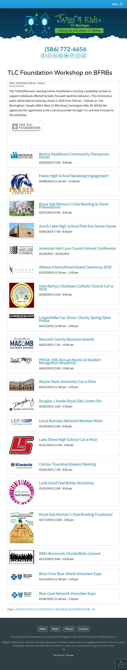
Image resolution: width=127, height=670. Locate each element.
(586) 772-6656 (65, 49)
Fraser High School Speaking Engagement (74, 175)
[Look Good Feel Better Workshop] (21, 491)
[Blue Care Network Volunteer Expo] (21, 594)
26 (82, 609)
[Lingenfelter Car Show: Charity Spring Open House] (21, 315)
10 (31, 609)
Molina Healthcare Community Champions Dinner (74, 155)
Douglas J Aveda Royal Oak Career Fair (70, 400)
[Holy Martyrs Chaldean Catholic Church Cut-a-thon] (21, 294)
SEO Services (59, 655)
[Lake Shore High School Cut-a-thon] (21, 445)
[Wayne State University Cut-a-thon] (21, 384)
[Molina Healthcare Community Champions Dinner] (21, 154)
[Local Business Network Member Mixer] (21, 421)
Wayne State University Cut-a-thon (67, 381)
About (55, 628)
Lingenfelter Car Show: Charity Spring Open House (75, 319)
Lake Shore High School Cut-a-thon (68, 439)
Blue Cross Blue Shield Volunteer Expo (70, 573)
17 (53, 609)
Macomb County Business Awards (66, 339)
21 (66, 609)
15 (47, 609)
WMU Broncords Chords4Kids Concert (69, 553)
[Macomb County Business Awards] (21, 342)
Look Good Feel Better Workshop (66, 482)
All (93, 609)
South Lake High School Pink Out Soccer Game (77, 226)
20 (63, 609)
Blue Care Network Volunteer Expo (67, 593)
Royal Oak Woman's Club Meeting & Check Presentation (73, 205)
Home (43, 628)
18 (57, 609)
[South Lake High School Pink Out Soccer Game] (21, 230)
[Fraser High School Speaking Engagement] (21, 183)
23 (72, 609)
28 (88, 609)
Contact (83, 628)
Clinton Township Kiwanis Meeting (67, 464)
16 (50, 609)
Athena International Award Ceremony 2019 (75, 267)
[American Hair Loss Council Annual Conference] (21, 250)
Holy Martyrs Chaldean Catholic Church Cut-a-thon (76, 287)
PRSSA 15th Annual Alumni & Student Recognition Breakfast (70, 361)
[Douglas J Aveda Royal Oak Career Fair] (21, 403)
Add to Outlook (16, 85)
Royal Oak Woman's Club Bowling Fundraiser (76, 514)
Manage (69, 655)
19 (60, 609)
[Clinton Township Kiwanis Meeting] (21, 465)
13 (41, 609)
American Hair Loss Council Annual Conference (77, 248)
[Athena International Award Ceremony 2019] (21, 269)
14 (44, 609)
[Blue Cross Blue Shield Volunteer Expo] (21, 576)
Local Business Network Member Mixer (71, 420)
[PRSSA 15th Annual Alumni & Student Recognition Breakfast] (21, 360)
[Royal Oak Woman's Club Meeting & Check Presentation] (21, 208)
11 (35, 609)
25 (79, 609)
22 (69, 609)
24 (75, 609)
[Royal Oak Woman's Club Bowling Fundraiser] (21, 527)
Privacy (69, 628)
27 (85, 609)
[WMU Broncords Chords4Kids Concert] (21, 556)
